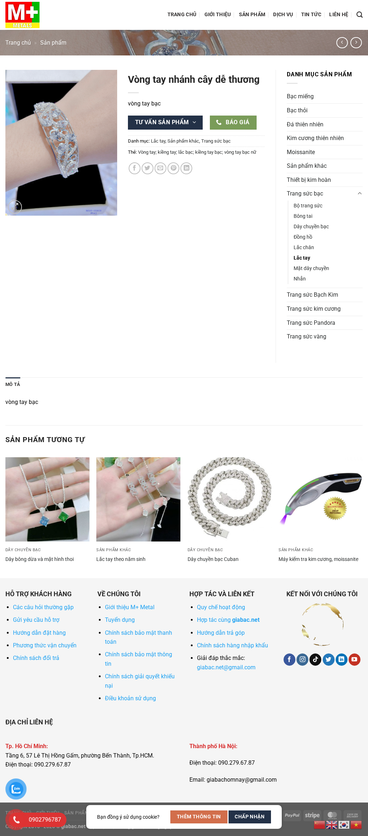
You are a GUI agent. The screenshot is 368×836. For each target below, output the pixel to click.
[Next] (362, 517)
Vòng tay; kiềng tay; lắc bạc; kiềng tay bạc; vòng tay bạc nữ (197, 152)
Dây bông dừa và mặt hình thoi (39, 559)
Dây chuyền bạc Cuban (213, 559)
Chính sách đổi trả (36, 658)
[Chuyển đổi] (360, 193)
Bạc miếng (300, 96)
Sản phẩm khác (183, 141)
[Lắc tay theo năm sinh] (138, 499)
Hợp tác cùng (228, 619)
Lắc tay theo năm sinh (121, 559)
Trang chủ (182, 15)
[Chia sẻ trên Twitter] (147, 168)
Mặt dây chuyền (311, 268)
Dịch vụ (283, 15)
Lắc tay (158, 141)
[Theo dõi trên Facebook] (289, 659)
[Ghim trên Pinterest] (173, 168)
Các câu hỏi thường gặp (43, 607)
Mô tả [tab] (12, 384)
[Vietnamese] (356, 824)
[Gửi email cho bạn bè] (160, 168)
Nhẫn (300, 279)
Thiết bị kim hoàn (309, 179)
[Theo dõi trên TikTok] (315, 659)
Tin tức (311, 15)
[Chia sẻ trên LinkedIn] (186, 168)
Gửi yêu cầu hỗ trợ (36, 619)
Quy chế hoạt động (221, 607)
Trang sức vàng (306, 336)
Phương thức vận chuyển (45, 645)
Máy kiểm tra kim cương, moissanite (318, 559)
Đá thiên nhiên (305, 124)
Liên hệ (338, 15)
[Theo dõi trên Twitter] (329, 659)
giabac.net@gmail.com (226, 667)
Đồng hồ (303, 237)
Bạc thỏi (297, 110)
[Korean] (344, 824)
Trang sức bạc (216, 141)
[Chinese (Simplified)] (320, 824)
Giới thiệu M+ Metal (130, 607)
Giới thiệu (217, 15)
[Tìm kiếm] (359, 15)
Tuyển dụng (120, 619)
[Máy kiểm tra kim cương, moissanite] (321, 499)
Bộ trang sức (308, 206)
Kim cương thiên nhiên (315, 138)
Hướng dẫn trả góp (221, 632)
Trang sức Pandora (311, 322)
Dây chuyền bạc (311, 227)
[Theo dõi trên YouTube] (354, 659)
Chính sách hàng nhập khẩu (232, 645)
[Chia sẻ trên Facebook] (135, 168)
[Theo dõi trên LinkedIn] (342, 659)
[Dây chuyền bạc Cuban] (230, 499)
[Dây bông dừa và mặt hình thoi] (47, 499)
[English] (332, 824)
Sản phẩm (252, 15)
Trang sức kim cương (314, 308)
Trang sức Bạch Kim (312, 294)
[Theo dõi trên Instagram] (302, 659)
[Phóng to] (15, 207)
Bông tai (303, 216)
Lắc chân (304, 247)
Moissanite (301, 152)
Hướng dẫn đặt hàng (39, 632)
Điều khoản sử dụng (130, 698)
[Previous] (5, 517)
